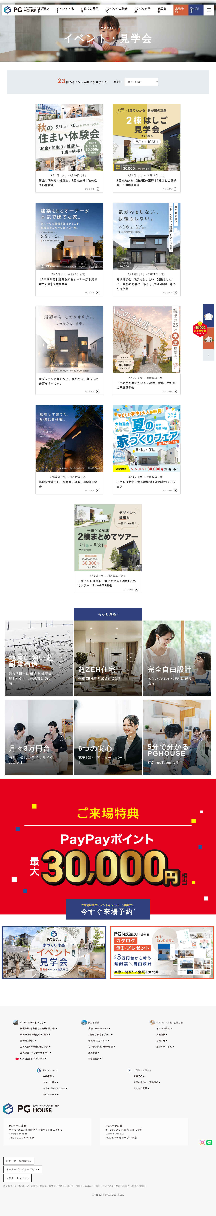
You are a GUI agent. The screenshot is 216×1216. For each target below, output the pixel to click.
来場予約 (179, 10)
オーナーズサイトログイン (21, 1169)
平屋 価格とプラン (97, 1040)
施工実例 (162, 10)
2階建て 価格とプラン (99, 1034)
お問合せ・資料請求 (18, 1160)
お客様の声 (94, 1059)
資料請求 (194, 10)
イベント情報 (163, 1028)
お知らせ (160, 1040)
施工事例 (92, 1053)
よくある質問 (140, 1088)
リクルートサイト (16, 1178)
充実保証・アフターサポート (34, 1053)
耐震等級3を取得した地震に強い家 (37, 1028)
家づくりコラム (164, 1046)
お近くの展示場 (90, 10)
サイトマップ (49, 1094)
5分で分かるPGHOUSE (32, 1059)
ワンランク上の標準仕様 (100, 1046)
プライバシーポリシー (54, 1088)
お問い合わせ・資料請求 (146, 1082)
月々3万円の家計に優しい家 (34, 1046)
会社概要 (47, 1076)
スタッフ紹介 (49, 1082)
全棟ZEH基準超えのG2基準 (34, 1034)
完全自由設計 (27, 1040)
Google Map (17, 1133)
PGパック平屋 (142, 10)
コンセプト (43, 10)
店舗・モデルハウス (98, 1028)
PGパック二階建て (116, 10)
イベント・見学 (65, 10)
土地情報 (160, 1034)
